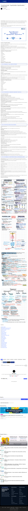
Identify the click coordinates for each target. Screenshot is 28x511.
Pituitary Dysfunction (3, 345)
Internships (20, 501)
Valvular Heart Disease (4, 342)
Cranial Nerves (3, 339)
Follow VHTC (17, 507)
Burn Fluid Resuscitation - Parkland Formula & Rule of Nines (13, 476)
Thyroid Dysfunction (3, 346)
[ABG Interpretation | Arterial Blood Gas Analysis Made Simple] (2, 456)
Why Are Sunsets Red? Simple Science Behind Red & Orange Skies (14, 480)
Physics (20, 491)
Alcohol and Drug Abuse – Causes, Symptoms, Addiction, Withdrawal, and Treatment (15, 472)
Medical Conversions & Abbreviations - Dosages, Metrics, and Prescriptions (15, 468)
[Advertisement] (14, 15)
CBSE (12, 501)
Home (3, 507)
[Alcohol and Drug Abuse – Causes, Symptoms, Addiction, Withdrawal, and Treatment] (2, 472)
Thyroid (2, 360)
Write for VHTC (12, 507)
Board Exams (13, 502)
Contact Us (8, 507)
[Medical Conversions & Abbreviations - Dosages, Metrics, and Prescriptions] (2, 468)
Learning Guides (21, 494)
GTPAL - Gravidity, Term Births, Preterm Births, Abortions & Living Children (15, 447)
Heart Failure (3, 341)
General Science (21, 493)
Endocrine (8, 359)
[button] (25, 1)
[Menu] (1, 1)
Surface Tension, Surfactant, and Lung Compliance (10, 124)
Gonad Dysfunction (3, 344)
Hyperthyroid (11, 359)
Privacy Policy (24, 507)
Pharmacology (13, 491)
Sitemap (20, 507)
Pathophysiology (20, 359)
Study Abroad (21, 502)
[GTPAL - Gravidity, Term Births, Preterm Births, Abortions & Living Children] (2, 448)
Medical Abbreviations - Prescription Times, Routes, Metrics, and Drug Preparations (15, 452)
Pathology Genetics (3, 333)
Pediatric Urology (3, 337)
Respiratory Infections (4, 343)
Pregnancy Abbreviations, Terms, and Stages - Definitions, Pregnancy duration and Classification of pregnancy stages (15, 464)
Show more (25, 378)
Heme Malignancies (3, 338)
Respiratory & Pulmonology (14, 493)
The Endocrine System (4, 347)
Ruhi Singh (13, 373)
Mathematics (20, 492)
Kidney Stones (3, 336)
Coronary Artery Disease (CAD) (5, 335)
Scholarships (20, 500)
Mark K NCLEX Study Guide (4, 402)
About (5, 507)
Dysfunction (4, 359)
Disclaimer (17, 508)
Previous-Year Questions (14, 503)
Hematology (2, 340)
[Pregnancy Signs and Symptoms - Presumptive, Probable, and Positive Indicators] (2, 460)
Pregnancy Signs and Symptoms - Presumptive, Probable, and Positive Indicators (15, 460)
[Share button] (15, 362)
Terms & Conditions (12, 508)
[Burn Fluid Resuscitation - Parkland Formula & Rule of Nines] (2, 476)
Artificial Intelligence (21, 503)
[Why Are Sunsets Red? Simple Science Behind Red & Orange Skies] (2, 480)
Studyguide (24, 359)
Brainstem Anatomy (3, 334)
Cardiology (12, 492)
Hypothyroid (15, 359)
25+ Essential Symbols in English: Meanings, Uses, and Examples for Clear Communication (12, 415)
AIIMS (12, 500)
